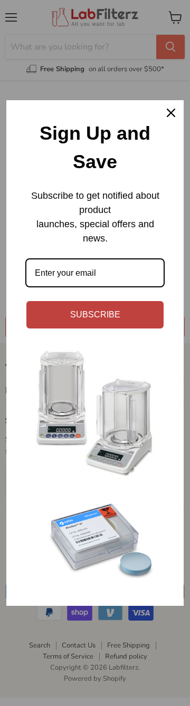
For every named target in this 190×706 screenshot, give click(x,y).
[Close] (171, 112)
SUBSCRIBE (95, 314)
